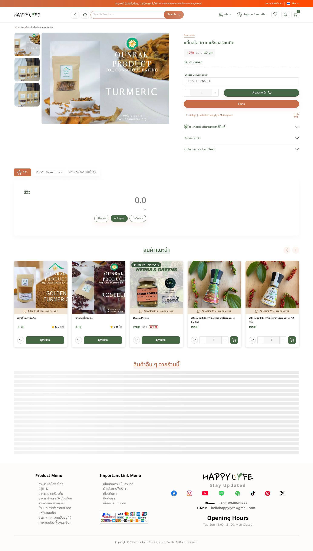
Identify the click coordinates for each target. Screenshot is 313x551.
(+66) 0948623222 (233, 503)
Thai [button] (294, 3)
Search (171, 14)
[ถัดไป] (295, 250)
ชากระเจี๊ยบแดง (84, 318)
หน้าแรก (18, 27)
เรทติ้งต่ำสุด (138, 218)
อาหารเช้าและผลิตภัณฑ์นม (55, 498)
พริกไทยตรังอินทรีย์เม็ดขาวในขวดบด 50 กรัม (271, 320)
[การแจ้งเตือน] (285, 14)
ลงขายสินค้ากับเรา (273, 3)
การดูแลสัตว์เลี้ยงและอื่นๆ (55, 522)
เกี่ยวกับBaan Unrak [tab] (49, 172)
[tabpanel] (156, 208)
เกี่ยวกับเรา (110, 493)
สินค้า (25, 27)
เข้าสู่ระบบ (248, 15)
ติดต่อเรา (109, 498)
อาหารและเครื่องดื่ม (51, 493)
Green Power (141, 318)
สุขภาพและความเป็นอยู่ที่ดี (55, 517)
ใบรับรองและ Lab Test (199, 149)
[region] (29, 81)
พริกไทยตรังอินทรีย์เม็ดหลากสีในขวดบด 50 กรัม (213, 320)
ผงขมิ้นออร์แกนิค (26, 318)
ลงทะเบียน (261, 15)
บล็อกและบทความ (114, 503)
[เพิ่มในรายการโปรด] (20, 340)
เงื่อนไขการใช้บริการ (115, 488)
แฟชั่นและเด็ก (47, 513)
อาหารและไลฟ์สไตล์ (51, 484)
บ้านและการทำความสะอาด (55, 508)
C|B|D (43, 488)
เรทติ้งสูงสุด (119, 218)
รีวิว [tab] (25, 172)
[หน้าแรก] (85, 15)
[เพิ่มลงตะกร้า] (234, 340)
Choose (196, 75)
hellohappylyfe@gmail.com (233, 508)
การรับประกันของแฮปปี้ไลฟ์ (207, 127)
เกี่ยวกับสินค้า (192, 138)
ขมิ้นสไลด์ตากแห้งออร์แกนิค (209, 43)
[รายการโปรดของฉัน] (275, 14)
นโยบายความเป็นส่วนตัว (118, 484)
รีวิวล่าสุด (102, 218)
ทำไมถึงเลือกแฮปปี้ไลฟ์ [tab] (82, 172)
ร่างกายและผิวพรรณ (52, 503)
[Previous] (286, 250)
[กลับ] (75, 15)
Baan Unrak (189, 35)
